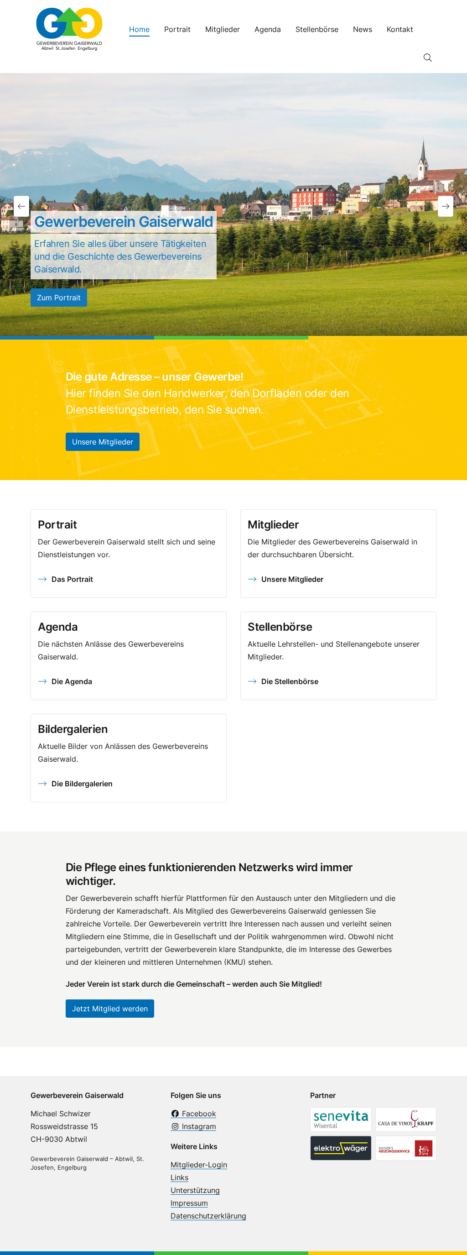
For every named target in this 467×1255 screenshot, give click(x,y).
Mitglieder (222, 29)
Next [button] (445, 206)
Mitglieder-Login (199, 1164)
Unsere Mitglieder (102, 441)
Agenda (267, 29)
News (362, 29)
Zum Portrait (59, 297)
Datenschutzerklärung (208, 1215)
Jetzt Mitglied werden (110, 1008)
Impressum (189, 1203)
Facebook (198, 1113)
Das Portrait (72, 579)
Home (139, 29)
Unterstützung (195, 1190)
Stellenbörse (317, 29)
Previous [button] (21, 206)
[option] (233, 206)
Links (179, 1177)
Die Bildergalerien (82, 783)
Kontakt (400, 29)
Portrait (177, 29)
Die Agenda (72, 681)
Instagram (198, 1126)
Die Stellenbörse (289, 681)
